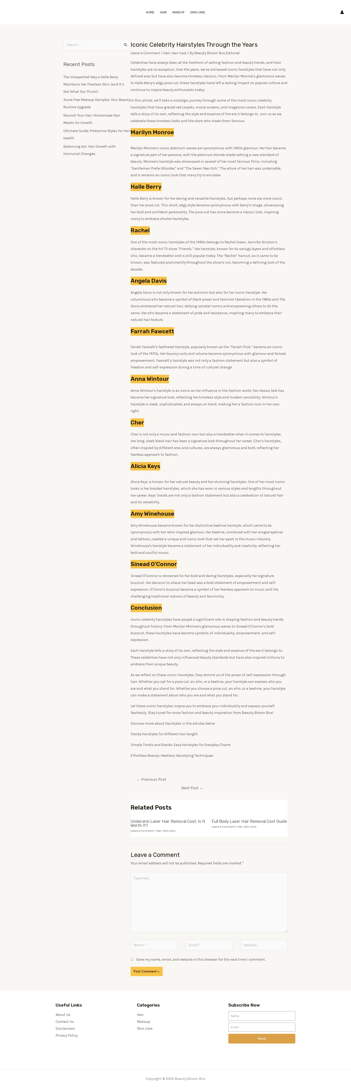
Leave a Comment (145, 53)
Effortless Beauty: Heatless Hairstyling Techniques (172, 755)
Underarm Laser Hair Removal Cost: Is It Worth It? (168, 823)
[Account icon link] (342, 12)
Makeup (178, 12)
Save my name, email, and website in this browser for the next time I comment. (201, 959)
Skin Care (197, 12)
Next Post (192, 788)
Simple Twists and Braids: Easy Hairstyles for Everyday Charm (181, 745)
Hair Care (179, 53)
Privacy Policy (67, 1035)
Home (150, 12)
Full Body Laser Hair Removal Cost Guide (249, 821)
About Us (63, 1014)
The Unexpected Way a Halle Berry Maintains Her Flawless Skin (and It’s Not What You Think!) (93, 84)
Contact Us (65, 1021)
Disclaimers (65, 1028)
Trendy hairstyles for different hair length (164, 734)
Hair (163, 12)
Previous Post (151, 779)
